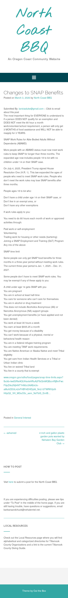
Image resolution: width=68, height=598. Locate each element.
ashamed (10, 432)
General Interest (22, 417)
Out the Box (40, 590)
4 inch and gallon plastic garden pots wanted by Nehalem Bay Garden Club (51, 438)
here (11, 481)
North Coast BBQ (34, 31)
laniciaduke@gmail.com (31, 108)
